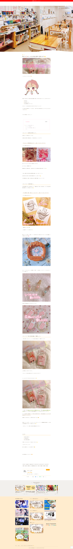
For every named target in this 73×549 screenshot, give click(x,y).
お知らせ (19, 545)
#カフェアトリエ (37, 464)
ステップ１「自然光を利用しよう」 (29, 125)
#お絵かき (27, 464)
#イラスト (24, 464)
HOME (16, 545)
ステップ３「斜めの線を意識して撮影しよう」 (31, 127)
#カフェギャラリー (42, 464)
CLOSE (46, 121)
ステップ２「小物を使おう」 (29, 126)
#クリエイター (46, 464)
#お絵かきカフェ (32, 464)
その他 (22, 545)
